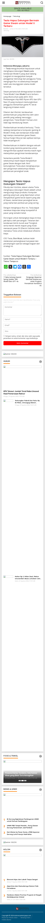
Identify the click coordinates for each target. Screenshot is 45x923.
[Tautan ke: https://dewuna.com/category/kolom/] (40, 850)
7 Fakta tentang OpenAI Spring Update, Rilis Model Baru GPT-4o (12, 278)
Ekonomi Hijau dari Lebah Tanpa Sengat (22, 879)
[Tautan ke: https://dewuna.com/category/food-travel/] (40, 756)
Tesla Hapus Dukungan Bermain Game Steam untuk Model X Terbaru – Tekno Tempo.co (21, 259)
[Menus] (3, 2)
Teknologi (6, 30)
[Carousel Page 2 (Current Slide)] (22, 780)
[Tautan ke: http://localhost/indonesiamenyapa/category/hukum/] (40, 361)
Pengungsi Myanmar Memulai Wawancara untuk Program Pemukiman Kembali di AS (33, 280)
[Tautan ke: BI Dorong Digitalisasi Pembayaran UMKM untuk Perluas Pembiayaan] (22, 805)
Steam (26, 71)
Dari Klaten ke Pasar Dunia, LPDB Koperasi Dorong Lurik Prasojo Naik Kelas (23, 833)
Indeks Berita (6, 920)
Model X (23, 94)
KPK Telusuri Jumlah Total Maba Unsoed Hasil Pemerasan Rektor (21, 392)
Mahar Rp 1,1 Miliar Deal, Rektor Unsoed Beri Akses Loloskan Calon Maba (28, 578)
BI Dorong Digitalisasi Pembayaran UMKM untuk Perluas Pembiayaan (23, 820)
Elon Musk (17, 238)
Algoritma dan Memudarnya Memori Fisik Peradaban (22, 887)
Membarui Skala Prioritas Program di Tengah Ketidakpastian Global (24, 896)
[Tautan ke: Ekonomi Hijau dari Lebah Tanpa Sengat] (22, 865)
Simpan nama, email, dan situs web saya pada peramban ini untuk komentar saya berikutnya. (21, 337)
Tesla (8, 68)
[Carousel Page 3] (25, 780)
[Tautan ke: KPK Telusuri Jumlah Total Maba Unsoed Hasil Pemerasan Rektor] (22, 377)
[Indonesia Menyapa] (23, 2)
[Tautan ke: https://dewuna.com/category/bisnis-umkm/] (40, 789)
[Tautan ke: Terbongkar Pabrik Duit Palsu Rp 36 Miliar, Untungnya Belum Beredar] (8, 486)
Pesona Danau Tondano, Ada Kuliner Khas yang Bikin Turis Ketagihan (21, 774)
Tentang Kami (25, 917)
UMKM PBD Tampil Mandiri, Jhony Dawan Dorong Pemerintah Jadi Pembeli (22, 827)
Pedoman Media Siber (10, 917)
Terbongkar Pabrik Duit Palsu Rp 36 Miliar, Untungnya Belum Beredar (27, 402)
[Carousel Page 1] (20, 780)
